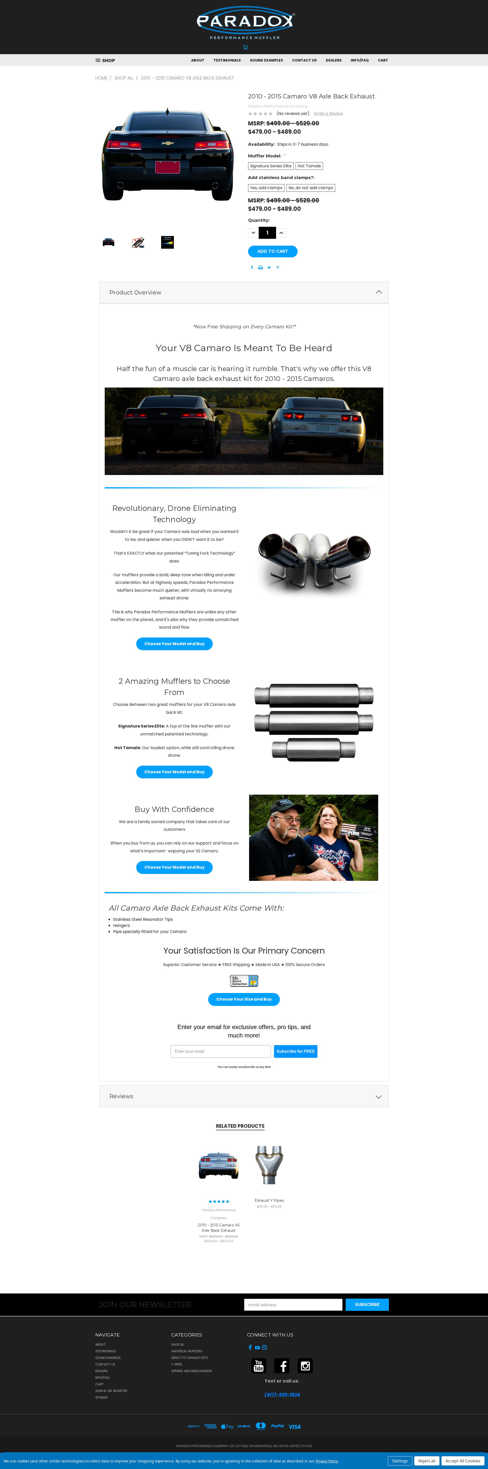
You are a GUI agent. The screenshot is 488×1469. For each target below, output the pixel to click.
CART (383, 60)
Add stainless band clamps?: (281, 177)
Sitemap (101, 1397)
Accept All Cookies (463, 1461)
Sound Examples (266, 60)
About (197, 60)
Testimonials (227, 60)
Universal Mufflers (186, 1351)
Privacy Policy (327, 1461)
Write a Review (328, 113)
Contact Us (304, 60)
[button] (259, 1365)
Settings (400, 1461)
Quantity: (258, 220)
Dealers (334, 60)
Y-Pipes (176, 1364)
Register (120, 1391)
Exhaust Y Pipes (269, 1200)
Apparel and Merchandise (191, 1371)
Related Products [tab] (240, 1126)
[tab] (244, 292)
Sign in (101, 1391)
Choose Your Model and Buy (174, 644)
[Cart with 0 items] (245, 47)
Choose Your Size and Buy (244, 999)
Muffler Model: (267, 155)
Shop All (178, 1344)
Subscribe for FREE (296, 1051)
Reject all (426, 1461)
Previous (474, 1453)
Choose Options (219, 1165)
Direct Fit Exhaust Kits (189, 1358)
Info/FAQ (360, 60)
